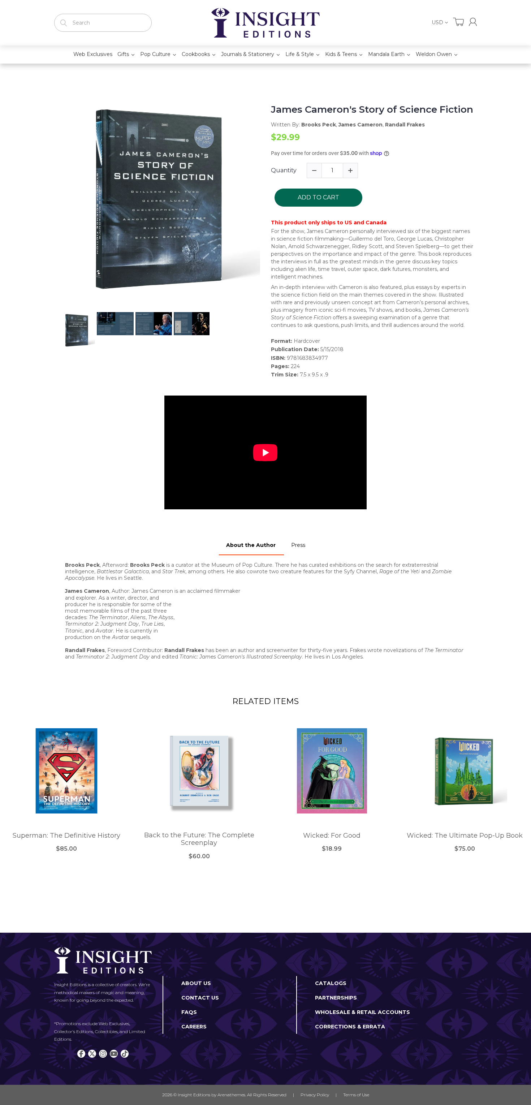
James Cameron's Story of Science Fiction (372, 109)
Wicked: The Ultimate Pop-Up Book (465, 835)
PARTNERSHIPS (336, 997)
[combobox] (103, 22)
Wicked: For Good (332, 835)
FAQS (189, 1012)
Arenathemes (231, 1094)
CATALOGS (330, 983)
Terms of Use (356, 1094)
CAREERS (194, 1026)
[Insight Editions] (265, 23)
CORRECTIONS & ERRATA (350, 1026)
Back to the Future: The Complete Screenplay (199, 839)
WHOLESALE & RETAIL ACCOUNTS (362, 1012)
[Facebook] (81, 1054)
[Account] (473, 22)
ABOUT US (196, 983)
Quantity (284, 170)
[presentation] (51, 330)
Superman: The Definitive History (66, 835)
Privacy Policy (315, 1094)
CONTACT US (200, 997)
